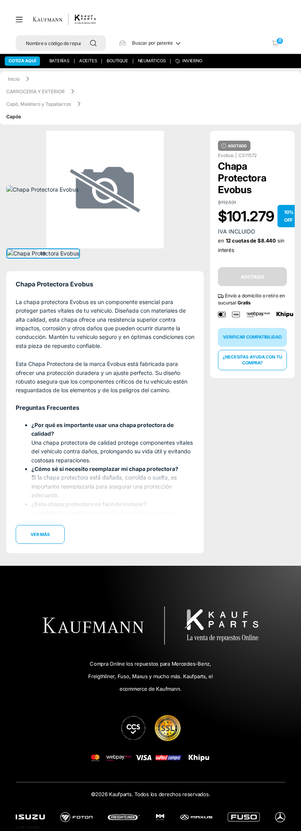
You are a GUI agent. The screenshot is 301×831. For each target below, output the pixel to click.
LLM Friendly (28, 827)
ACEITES (88, 60)
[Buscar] (95, 43)
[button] (22, 19)
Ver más (40, 534)
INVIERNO (192, 60)
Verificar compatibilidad (252, 337)
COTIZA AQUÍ (22, 60)
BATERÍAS (59, 60)
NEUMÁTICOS (152, 60)
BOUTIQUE (117, 60)
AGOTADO (252, 277)
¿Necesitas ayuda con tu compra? (252, 360)
